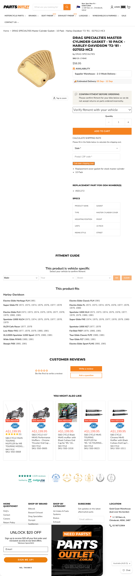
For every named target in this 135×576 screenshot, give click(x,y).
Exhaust (56, 522)
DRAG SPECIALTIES (85, 54)
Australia (120, 563)
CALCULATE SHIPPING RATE (87, 138)
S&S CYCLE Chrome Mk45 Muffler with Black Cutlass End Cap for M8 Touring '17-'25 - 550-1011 (119, 441)
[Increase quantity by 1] (128, 122)
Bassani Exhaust (35, 512)
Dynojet (31, 520)
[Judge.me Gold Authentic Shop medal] (67, 478)
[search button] (67, 7)
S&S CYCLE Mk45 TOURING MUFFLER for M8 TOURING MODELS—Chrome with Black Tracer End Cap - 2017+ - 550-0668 (15, 448)
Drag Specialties (35, 516)
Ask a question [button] (86, 375)
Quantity (109, 116)
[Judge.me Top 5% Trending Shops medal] (111, 478)
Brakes (56, 518)
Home (6, 31)
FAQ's (6, 511)
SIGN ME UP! (26, 560)
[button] (123, 7)
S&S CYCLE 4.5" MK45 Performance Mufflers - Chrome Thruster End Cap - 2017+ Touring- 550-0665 (41, 441)
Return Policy (9, 522)
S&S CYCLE (10, 449)
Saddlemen (33, 524)
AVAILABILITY (83, 69)
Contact (6, 515)
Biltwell (31, 508)
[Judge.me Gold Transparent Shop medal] (78, 478)
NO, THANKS (26, 568)
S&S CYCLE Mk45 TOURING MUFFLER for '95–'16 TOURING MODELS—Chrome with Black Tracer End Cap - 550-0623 (93, 444)
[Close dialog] (100, 527)
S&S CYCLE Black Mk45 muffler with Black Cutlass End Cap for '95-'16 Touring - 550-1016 (67, 441)
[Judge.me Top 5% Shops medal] (100, 478)
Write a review (86, 368)
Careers (6, 518)
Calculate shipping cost (84, 163)
